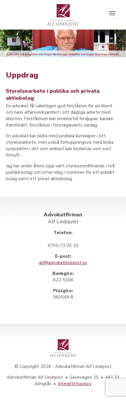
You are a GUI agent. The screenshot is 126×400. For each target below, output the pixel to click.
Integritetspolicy (75, 384)
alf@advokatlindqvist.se (63, 263)
